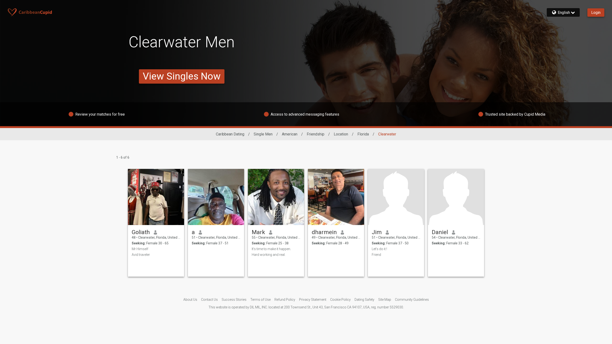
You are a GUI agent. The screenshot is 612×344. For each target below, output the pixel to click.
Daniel (440, 232)
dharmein (324, 232)
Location (341, 134)
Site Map (384, 299)
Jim (377, 232)
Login (596, 12)
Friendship (315, 134)
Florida (363, 134)
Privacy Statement (312, 299)
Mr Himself (140, 249)
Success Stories (234, 299)
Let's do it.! (379, 249)
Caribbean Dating (230, 134)
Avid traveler (141, 255)
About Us (190, 299)
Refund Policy (284, 299)
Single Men (263, 134)
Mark (258, 232)
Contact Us (209, 299)
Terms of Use (260, 299)
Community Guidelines (412, 299)
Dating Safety (364, 299)
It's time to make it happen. (271, 249)
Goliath (141, 232)
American (289, 134)
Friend (376, 255)
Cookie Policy (340, 299)
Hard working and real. (268, 255)
